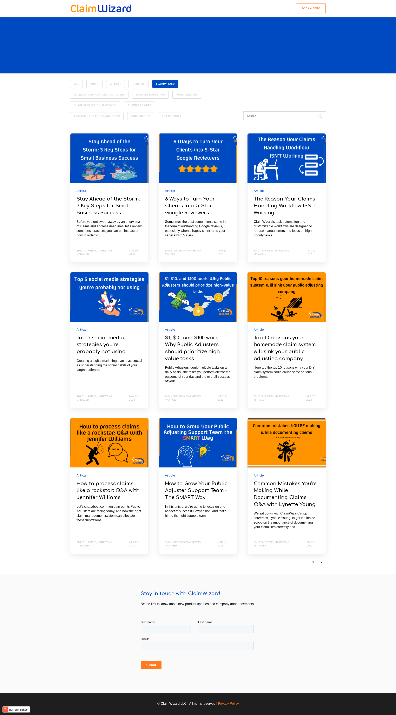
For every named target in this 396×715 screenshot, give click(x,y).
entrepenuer (171, 116)
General (138, 84)
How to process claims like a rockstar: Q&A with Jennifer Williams (108, 490)
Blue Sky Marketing (150, 94)
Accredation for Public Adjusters (99, 94)
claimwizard (165, 84)
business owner (139, 105)
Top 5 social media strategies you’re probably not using (101, 344)
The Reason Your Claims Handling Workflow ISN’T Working (285, 206)
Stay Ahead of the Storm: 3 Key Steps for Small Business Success (108, 206)
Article (115, 84)
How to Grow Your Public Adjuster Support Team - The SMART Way (196, 490)
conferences (140, 116)
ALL (76, 84)
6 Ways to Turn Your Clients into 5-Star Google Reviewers (190, 206)
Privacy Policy (228, 703)
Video (94, 84)
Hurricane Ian (186, 94)
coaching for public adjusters (97, 116)
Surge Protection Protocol (95, 105)
